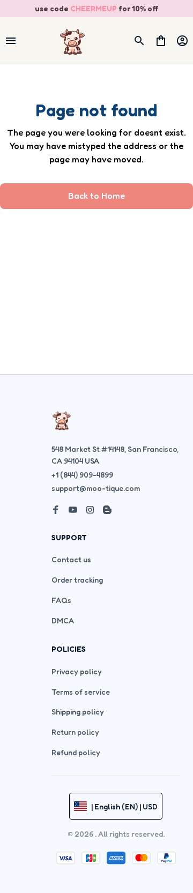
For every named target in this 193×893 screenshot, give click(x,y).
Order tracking (77, 579)
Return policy (75, 731)
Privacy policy (76, 671)
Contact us (71, 559)
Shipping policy (77, 711)
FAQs (61, 600)
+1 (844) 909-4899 (82, 474)
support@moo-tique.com (95, 488)
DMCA (62, 620)
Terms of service (80, 691)
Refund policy (75, 752)
